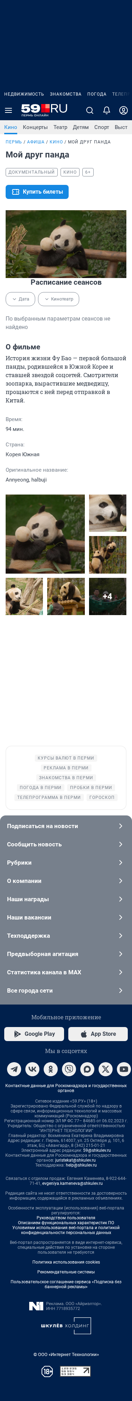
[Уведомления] (106, 110)
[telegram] (14, 1069)
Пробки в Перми (91, 787)
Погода (97, 94)
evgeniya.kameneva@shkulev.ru (72, 1183)
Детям (81, 127)
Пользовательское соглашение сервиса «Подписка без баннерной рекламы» (66, 1284)
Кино (10, 127)
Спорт (101, 127)
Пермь (14, 142)
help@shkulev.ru (81, 1165)
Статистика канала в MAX (44, 972)
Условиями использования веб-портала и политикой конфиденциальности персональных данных (66, 1230)
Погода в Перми (41, 787)
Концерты (35, 127)
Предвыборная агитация (42, 953)
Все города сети (30, 990)
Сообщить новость (34, 844)
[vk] (32, 1069)
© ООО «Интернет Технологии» (66, 1354)
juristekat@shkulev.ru (75, 1160)
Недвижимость (24, 94)
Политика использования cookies (66, 1262)
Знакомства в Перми (66, 777)
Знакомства (66, 94)
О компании (24, 880)
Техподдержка (28, 935)
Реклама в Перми (66, 768)
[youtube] (124, 1069)
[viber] (69, 1069)
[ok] (51, 1069)
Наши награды (28, 899)
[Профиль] (123, 110)
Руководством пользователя (66, 1217)
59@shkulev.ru (97, 1150)
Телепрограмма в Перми (49, 797)
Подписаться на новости (42, 825)
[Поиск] (89, 110)
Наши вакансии (29, 917)
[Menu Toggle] (8, 110)
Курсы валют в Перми (66, 758)
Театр (60, 127)
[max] (87, 1069)
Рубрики (19, 862)
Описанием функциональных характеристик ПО (66, 1222)
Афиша (36, 142)
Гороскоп (102, 797)
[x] (106, 1069)
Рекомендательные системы (66, 1272)
